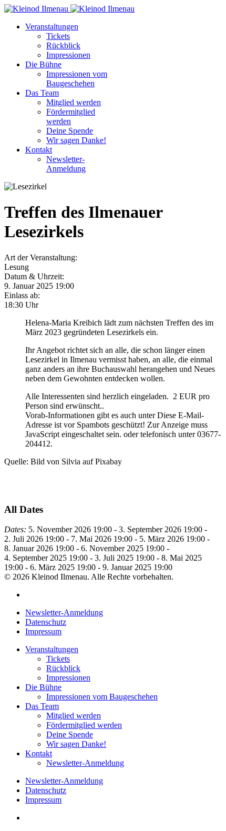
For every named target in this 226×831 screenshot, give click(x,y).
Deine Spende (69, 130)
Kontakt (38, 149)
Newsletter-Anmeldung (66, 164)
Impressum (43, 631)
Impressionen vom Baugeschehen (76, 78)
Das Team (42, 92)
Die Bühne (43, 64)
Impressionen (68, 54)
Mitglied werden (73, 102)
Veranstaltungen (51, 26)
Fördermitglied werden (70, 116)
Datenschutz (45, 621)
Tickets (58, 36)
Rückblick (63, 45)
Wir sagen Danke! (76, 140)
